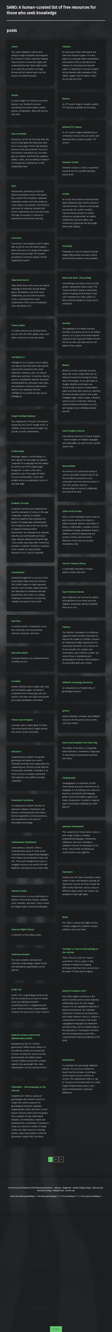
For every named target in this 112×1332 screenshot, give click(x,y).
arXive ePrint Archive (72, 511)
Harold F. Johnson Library (74, 563)
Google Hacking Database (23, 416)
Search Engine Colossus (73, 431)
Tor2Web (66, 323)
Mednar (65, 365)
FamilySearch (68, 1060)
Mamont (66, 98)
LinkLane (57, 1188)
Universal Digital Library (22, 929)
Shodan (14, 95)
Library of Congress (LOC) (74, 991)
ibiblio (65, 917)
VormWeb (16, 681)
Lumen (14, 46)
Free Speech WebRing (90, 1196)
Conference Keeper (20, 954)
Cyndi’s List (16, 989)
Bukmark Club (58, 1191)
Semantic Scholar (70, 162)
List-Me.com (70, 1191)
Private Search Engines (22, 720)
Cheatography (68, 778)
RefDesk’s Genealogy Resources (77, 682)
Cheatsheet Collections (22, 800)
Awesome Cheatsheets (73, 826)
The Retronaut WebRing (46, 1196)
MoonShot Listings (44, 1191)
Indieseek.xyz (97, 1188)
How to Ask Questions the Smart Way (79, 742)
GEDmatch (16, 751)
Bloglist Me (67, 1188)
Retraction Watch (19, 653)
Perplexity (67, 246)
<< (36, 1196)
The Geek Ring (68, 1196)
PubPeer (66, 627)
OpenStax (16, 621)
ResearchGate (68, 466)
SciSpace (66, 46)
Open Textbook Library (73, 592)
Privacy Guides (18, 325)
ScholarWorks (17, 572)
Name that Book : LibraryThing (76, 278)
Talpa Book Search (20, 280)
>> (57, 1196)
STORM (65, 194)
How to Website (18, 134)
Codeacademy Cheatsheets (24, 842)
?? (75, 1196)
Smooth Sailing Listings (82, 1188)
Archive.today (17, 451)
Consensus (16, 238)
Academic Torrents (20, 503)
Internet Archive (19, 891)
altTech (65, 711)
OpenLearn (67, 872)
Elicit (13, 186)
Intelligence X (18, 357)
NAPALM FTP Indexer (72, 127)
